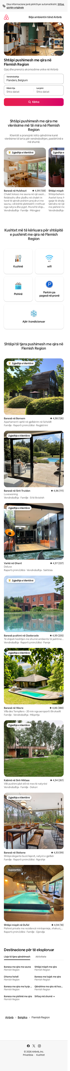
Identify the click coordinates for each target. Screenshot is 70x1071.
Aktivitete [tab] (40, 956)
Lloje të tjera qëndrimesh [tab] (17, 956)
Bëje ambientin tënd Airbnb (45, 17)
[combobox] (34, 80)
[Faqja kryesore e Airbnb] (6, 17)
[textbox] (19, 92)
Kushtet (40, 1054)
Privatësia (28, 1054)
